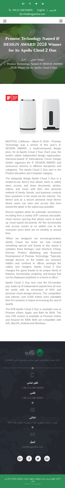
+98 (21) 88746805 (22, 10)
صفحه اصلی (37, 59)
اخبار (23, 59)
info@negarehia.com (34, 14)
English (41, 10)
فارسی (52, 10)
